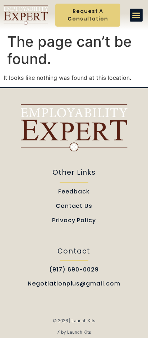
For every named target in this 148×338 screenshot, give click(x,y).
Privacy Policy (74, 220)
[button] (136, 15)
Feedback (74, 191)
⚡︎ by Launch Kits (74, 332)
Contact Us (74, 206)
